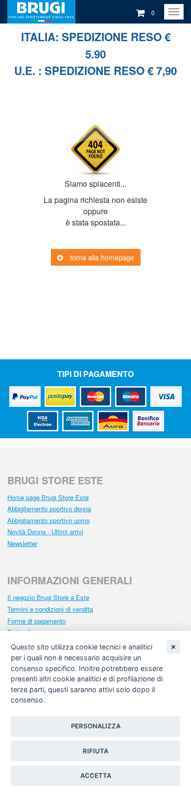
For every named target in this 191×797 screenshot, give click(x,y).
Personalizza (95, 726)
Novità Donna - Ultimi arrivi (45, 531)
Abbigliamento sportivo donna (49, 508)
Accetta (95, 775)
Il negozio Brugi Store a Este (48, 597)
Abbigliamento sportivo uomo (48, 520)
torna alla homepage (101, 257)
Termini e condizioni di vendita (50, 609)
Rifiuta (95, 751)
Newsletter (22, 543)
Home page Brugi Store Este (48, 497)
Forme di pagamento (36, 620)
